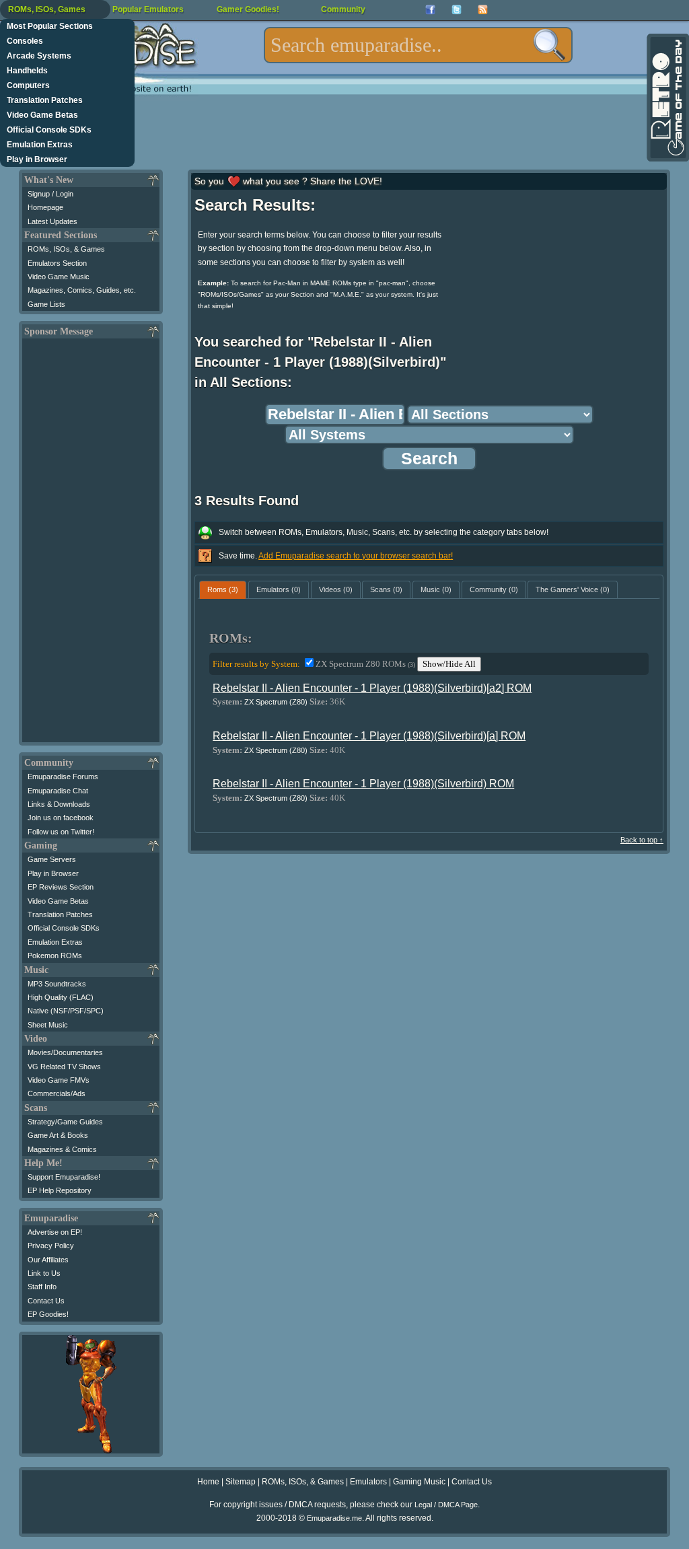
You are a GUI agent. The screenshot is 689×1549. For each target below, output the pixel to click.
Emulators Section (57, 263)
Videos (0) (336, 589)
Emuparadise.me (334, 1518)
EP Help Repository (60, 1190)
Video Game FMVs (58, 1080)
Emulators (368, 1481)
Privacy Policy (51, 1245)
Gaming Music (419, 1481)
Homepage (45, 207)
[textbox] (418, 45)
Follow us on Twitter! (61, 832)
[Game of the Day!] (667, 97)
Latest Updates (52, 221)
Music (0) (436, 589)
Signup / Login (50, 194)
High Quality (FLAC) (61, 997)
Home (208, 1481)
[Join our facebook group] (430, 10)
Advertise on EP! (55, 1232)
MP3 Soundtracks (57, 984)
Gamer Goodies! (248, 9)
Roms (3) (222, 589)
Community (343, 9)
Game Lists (46, 304)
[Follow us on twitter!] (456, 10)
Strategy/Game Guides (65, 1122)
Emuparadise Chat (58, 791)
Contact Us (46, 1301)
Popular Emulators (148, 9)
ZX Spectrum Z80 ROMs (365, 664)
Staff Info (42, 1287)
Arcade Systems (39, 56)
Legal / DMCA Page (446, 1505)
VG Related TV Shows (64, 1066)
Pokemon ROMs (55, 955)
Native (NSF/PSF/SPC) (66, 1011)
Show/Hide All (449, 664)
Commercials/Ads (56, 1093)
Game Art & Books (58, 1135)
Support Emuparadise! (64, 1177)
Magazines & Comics (62, 1149)
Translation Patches (45, 100)
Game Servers (52, 859)
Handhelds (27, 70)
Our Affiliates (48, 1260)
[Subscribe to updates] (483, 10)
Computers (28, 85)
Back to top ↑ (641, 840)
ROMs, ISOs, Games (46, 9)
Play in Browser (37, 159)
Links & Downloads (59, 804)
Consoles (25, 41)
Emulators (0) (278, 589)
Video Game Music (58, 277)
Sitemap (240, 1481)
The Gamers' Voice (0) (573, 589)
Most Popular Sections (50, 26)
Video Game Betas (42, 115)
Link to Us (44, 1273)
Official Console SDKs (49, 130)
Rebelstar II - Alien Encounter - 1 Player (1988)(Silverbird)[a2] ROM (372, 688)
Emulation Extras (40, 144)
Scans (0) (386, 589)
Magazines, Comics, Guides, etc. (82, 290)
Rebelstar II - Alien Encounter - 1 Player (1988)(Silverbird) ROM (363, 783)
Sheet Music (48, 1025)
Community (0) (494, 589)
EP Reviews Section (61, 887)
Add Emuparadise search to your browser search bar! (355, 556)
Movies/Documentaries (65, 1052)
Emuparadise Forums (63, 776)
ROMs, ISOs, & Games (66, 249)
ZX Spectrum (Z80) (275, 702)
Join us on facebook (61, 818)
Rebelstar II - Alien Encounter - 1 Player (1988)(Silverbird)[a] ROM (369, 736)
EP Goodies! (48, 1314)
